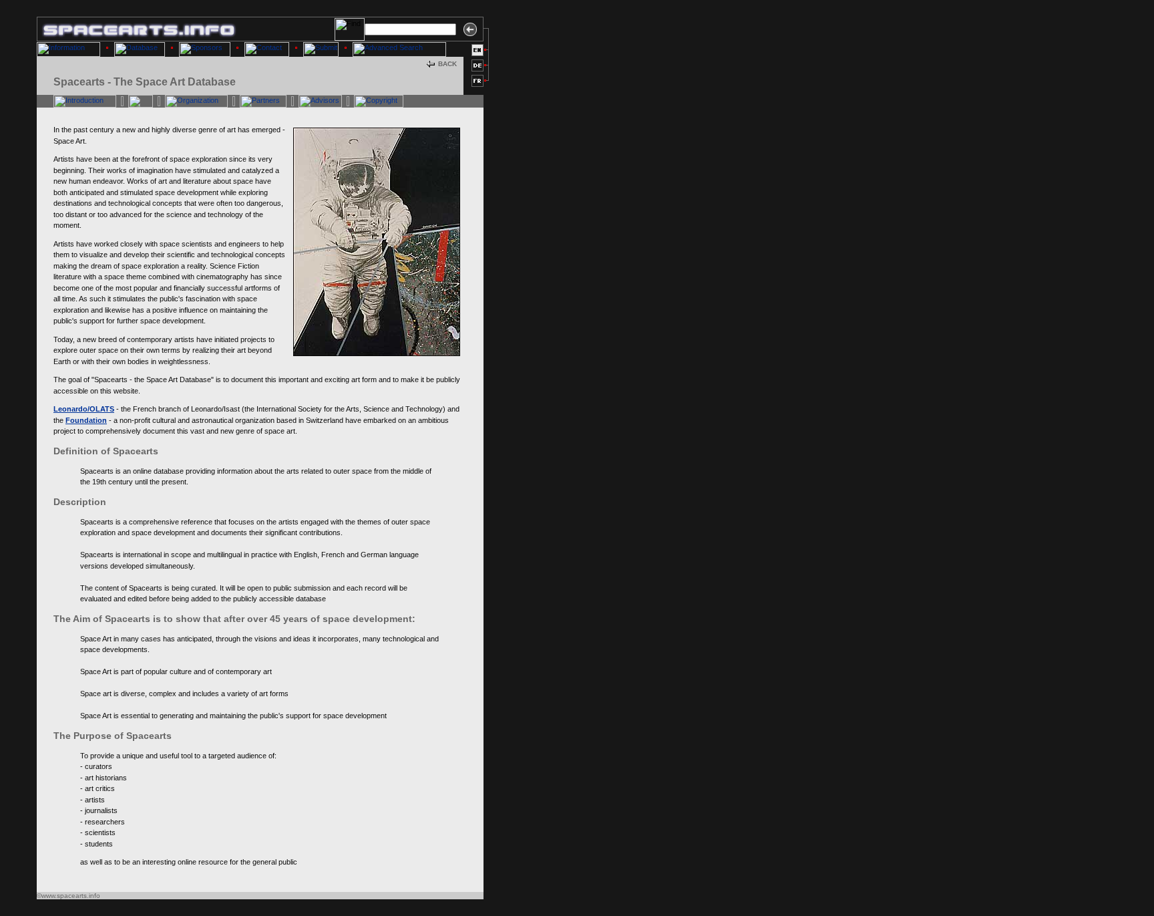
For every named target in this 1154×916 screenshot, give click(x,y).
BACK (447, 63)
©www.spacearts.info (68, 895)
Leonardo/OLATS (83, 409)
